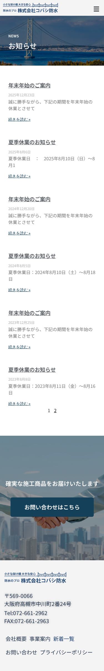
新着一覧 (63, 638)
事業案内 (39, 638)
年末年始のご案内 (29, 85)
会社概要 (16, 638)
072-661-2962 (30, 613)
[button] (96, 9)
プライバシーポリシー (66, 652)
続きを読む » (19, 119)
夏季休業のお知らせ (32, 142)
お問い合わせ (21, 652)
